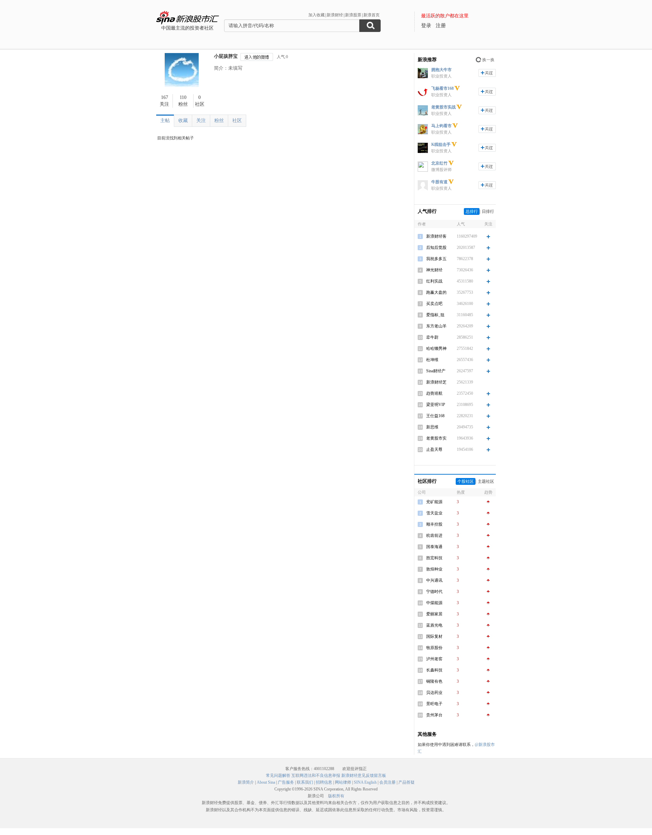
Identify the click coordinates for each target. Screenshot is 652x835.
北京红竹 (439, 163)
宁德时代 (434, 591)
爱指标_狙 (435, 314)
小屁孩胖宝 (226, 56)
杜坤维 (432, 359)
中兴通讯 (434, 580)
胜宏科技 (434, 558)
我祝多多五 (436, 258)
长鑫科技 (434, 670)
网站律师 (343, 782)
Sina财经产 (436, 371)
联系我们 (305, 782)
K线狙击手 (441, 144)
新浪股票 (353, 15)
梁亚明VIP (435, 404)
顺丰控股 (434, 524)
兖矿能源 (434, 501)
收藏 (183, 120)
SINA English (365, 782)
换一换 (488, 59)
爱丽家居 (434, 614)
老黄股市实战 (443, 107)
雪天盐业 (434, 513)
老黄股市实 (436, 438)
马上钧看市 (441, 125)
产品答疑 (406, 782)
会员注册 (387, 782)
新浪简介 (246, 782)
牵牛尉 (432, 337)
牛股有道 (439, 182)
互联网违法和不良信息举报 (315, 775)
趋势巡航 (434, 393)
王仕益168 (435, 415)
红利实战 (434, 281)
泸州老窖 (434, 659)
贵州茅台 (434, 715)
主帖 (165, 120)
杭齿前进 (434, 535)
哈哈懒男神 (436, 348)
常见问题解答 (278, 775)
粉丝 (219, 120)
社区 (237, 120)
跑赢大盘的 (436, 292)
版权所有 (336, 796)
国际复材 (434, 636)
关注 (201, 120)
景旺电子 (434, 703)
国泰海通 (434, 546)
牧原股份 (434, 647)
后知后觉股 (436, 247)
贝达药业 (434, 692)
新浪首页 (371, 15)
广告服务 (286, 782)
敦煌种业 (434, 569)
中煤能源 (434, 602)
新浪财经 (335, 15)
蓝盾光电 (434, 625)
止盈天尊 (434, 449)
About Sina (266, 782)
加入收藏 (316, 15)
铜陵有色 (434, 681)
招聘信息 (324, 782)
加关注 (487, 73)
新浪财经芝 (436, 382)
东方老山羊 (436, 326)
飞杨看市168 (442, 88)
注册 (441, 25)
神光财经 (434, 270)
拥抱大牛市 (441, 69)
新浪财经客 (436, 236)
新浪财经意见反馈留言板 (363, 775)
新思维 (432, 427)
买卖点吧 (434, 303)
